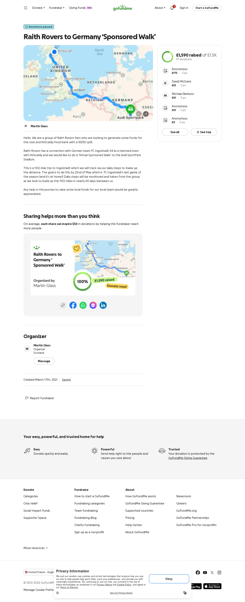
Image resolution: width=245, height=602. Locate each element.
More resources (34, 548)
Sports (66, 379)
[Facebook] (73, 305)
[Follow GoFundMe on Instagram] (219, 572)
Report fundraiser (42, 398)
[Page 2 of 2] (33, 115)
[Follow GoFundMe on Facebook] (197, 572)
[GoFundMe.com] (122, 8)
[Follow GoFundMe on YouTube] (205, 572)
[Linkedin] (103, 305)
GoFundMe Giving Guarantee (187, 458)
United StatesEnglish (42, 572)
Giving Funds (80, 7)
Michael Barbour (183, 93)
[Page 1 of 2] (30, 115)
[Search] (25, 7)
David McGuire (181, 81)
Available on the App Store (212, 586)
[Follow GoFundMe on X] (212, 572)
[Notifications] (171, 7)
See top (205, 132)
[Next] (146, 114)
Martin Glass (42, 345)
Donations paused (40, 26)
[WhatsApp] (83, 305)
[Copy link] (63, 305)
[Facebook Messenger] (93, 305)
